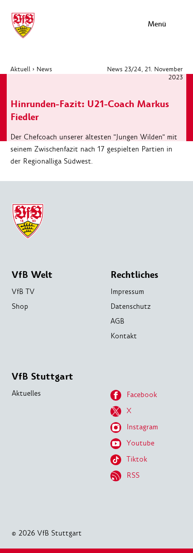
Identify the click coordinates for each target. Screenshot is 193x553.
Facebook (142, 394)
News (44, 69)
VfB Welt (32, 274)
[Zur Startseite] (23, 37)
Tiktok (137, 459)
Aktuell (20, 69)
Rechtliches (134, 274)
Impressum (127, 291)
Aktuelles (26, 393)
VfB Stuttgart (42, 376)
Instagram (142, 427)
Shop (20, 306)
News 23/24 (124, 69)
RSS (133, 475)
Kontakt (123, 336)
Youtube (140, 443)
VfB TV (23, 291)
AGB (117, 321)
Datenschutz (130, 306)
